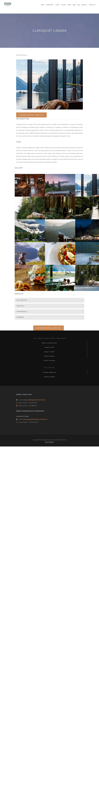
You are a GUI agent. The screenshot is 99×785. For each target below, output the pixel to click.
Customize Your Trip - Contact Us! (31, 115)
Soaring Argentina (49, 372)
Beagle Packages (49, 360)
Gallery (63, 5)
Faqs (78, 5)
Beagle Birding (49, 356)
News (74, 5)
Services (20, 306)
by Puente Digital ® (49, 442)
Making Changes (49, 376)
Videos (69, 5)
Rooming (20, 317)
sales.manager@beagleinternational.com (35, 419)
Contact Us (92, 5)
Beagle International (49, 343)
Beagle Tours (49, 347)
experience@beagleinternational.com (34, 400)
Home (42, 5)
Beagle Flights (49, 351)
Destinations (49, 5)
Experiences (22, 311)
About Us (84, 5)
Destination (22, 300)
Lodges (57, 5)
